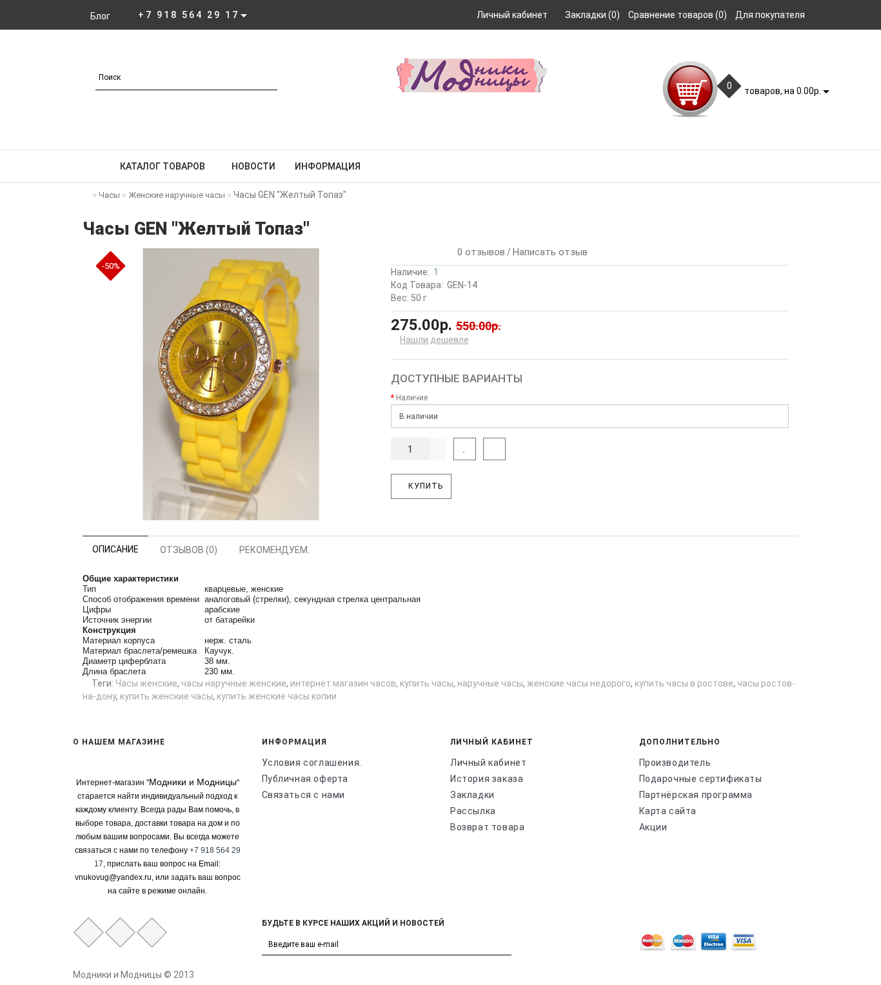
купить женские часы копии (277, 696)
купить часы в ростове (684, 683)
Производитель (675, 762)
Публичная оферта (305, 779)
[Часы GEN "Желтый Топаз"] (231, 384)
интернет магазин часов (343, 683)
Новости (253, 166)
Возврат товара (487, 827)
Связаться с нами (304, 795)
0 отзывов (478, 252)
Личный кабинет (488, 762)
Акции (653, 827)
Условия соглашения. (312, 762)
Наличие (412, 397)
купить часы (426, 683)
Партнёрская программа (696, 795)
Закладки (472, 795)
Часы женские (146, 683)
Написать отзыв (550, 252)
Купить (424, 486)
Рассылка (473, 811)
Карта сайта (668, 811)
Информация (328, 166)
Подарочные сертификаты (700, 779)
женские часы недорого (579, 683)
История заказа (486, 779)
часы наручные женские (233, 683)
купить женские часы (166, 696)
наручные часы (490, 683)
